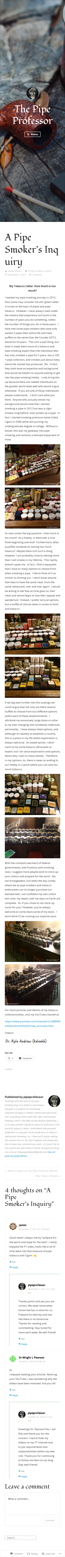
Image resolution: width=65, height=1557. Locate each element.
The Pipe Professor (32, 115)
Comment (50, 1520)
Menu (34, 134)
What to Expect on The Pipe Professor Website (30, 1171)
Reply (15, 1267)
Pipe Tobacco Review (47, 1176)
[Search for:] (20, 1537)
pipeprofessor (15, 271)
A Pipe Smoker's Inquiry (39, 271)
